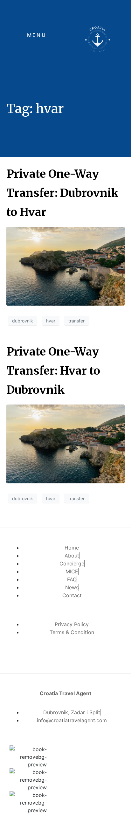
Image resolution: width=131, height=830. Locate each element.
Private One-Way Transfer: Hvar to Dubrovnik (53, 371)
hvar (50, 320)
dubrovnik (22, 320)
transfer (76, 320)
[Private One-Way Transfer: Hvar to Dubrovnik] (65, 443)
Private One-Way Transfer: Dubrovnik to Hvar (62, 193)
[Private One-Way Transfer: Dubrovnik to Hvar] (65, 265)
